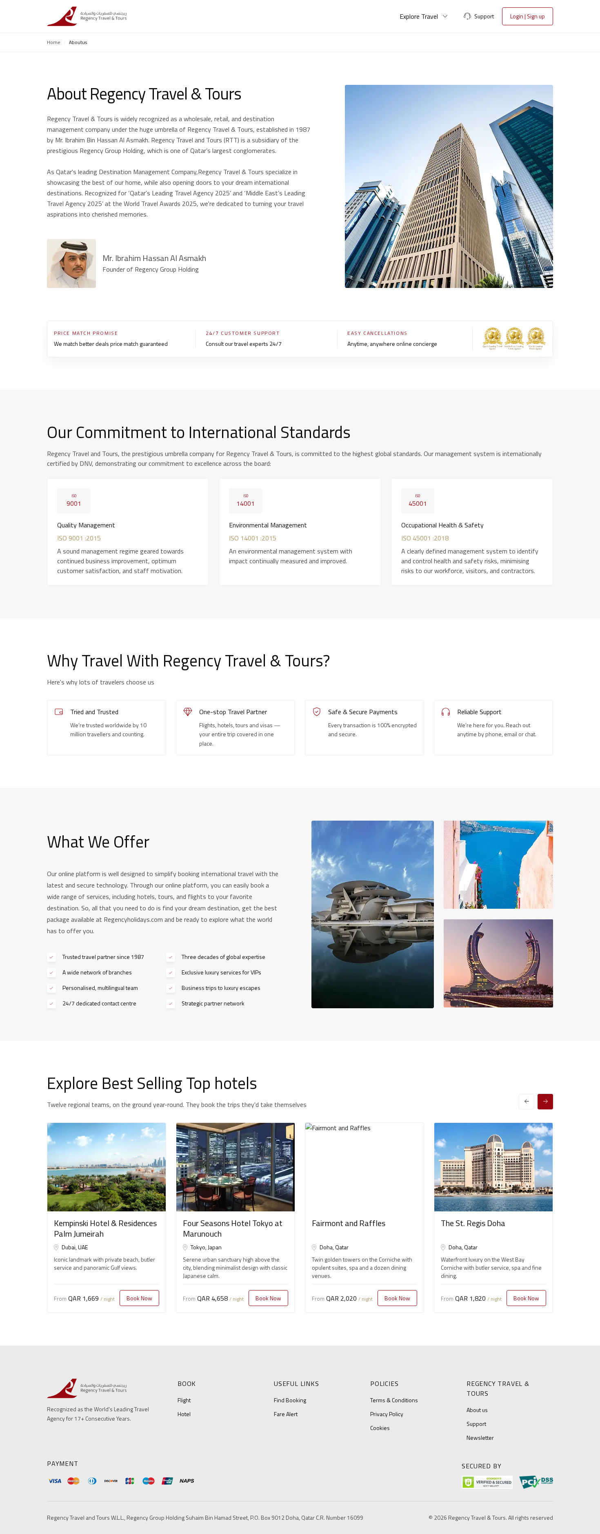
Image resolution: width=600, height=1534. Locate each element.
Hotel (184, 1414)
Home (53, 42)
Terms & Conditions (394, 1400)
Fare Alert (286, 1414)
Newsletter (480, 1437)
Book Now (139, 1298)
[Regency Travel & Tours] (87, 16)
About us (477, 1410)
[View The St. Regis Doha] (493, 1167)
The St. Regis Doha (473, 1223)
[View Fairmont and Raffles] (364, 1167)
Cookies (380, 1427)
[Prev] (526, 1101)
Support (476, 1423)
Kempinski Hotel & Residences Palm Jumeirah (105, 1228)
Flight (184, 1400)
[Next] (545, 1101)
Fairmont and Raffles (348, 1223)
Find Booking (290, 1400)
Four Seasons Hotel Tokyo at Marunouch (232, 1228)
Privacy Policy (386, 1414)
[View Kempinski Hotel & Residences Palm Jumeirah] (106, 1167)
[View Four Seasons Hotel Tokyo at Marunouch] (235, 1167)
